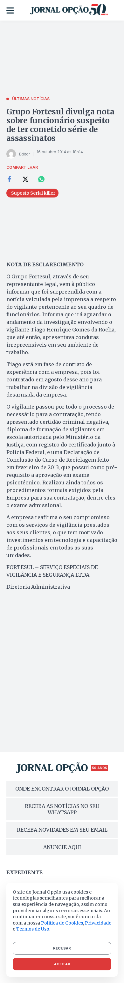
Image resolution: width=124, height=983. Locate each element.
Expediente (24, 872)
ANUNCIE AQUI (62, 847)
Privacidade (98, 923)
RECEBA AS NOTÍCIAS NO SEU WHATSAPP (62, 809)
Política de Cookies (62, 923)
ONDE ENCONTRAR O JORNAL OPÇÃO (62, 789)
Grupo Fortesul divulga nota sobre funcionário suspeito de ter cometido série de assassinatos (60, 125)
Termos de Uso (32, 929)
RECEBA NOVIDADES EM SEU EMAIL (62, 830)
